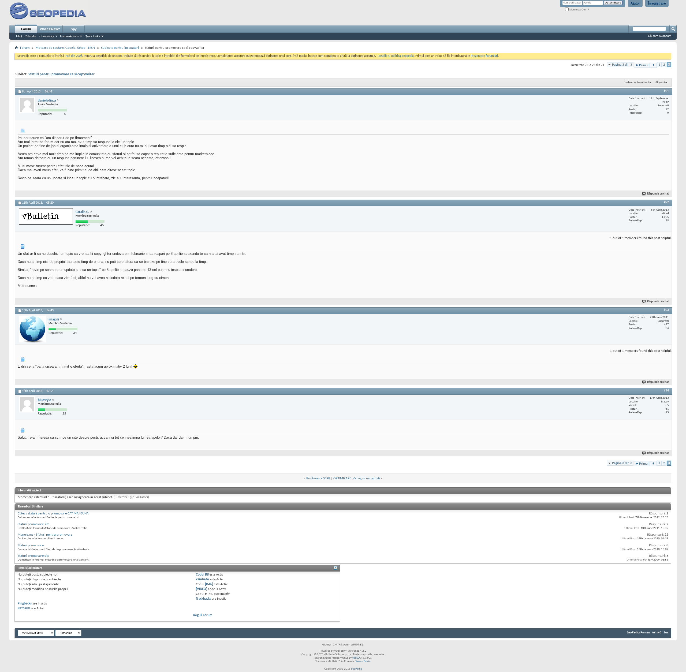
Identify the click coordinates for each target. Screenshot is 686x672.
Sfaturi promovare (31, 545)
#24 (666, 390)
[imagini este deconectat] (32, 329)
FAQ (19, 36)
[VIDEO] (201, 589)
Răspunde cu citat (658, 193)
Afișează (660, 82)
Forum (26, 29)
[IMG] (209, 584)
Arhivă (656, 632)
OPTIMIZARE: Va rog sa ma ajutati (356, 478)
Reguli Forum (202, 615)
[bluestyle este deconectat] (27, 404)
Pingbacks (25, 603)
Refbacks (24, 608)
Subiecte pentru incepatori (120, 48)
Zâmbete (202, 579)
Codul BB (202, 574)
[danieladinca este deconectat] (27, 105)
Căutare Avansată (659, 36)
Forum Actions (69, 36)
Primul (643, 65)
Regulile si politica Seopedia (395, 56)
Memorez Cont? (579, 9)
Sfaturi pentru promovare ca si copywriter (61, 74)
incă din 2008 (73, 56)
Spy (74, 29)
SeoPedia (356, 668)
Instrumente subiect (637, 82)
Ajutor (635, 3)
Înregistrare (657, 3)
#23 (666, 310)
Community (46, 36)
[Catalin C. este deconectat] (46, 216)
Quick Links (92, 36)
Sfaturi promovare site (33, 524)
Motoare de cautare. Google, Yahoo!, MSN (65, 48)
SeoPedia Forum (638, 632)
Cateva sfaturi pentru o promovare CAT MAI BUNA (53, 513)
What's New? (50, 29)
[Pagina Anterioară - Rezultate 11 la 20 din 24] (653, 65)
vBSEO (356, 657)
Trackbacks (203, 598)
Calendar (30, 36)
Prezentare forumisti (484, 56)
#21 (666, 91)
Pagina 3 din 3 (622, 64)
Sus (665, 632)
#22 (666, 202)
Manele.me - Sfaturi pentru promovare (45, 534)
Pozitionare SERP (318, 478)
